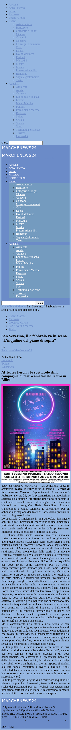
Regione (21, 113)
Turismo (20, 133)
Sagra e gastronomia (27, 77)
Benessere (22, 27)
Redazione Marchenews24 (16, 350)
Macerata (14, 14)
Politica (20, 106)
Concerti (21, 37)
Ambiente (21, 86)
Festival (20, 57)
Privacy (5, 723)
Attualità (14, 83)
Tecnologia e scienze (28, 129)
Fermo (12, 11)
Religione (21, 73)
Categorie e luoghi (26, 30)
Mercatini (21, 60)
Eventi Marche (17, 306)
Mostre (20, 63)
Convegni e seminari (28, 44)
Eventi (12, 21)
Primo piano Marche (28, 109)
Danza (19, 50)
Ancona (13, 4)
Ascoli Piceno (17, 7)
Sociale (20, 123)
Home (5, 306)
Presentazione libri (26, 70)
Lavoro (20, 100)
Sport (19, 126)
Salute (19, 116)
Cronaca (21, 93)
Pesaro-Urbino (17, 17)
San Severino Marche (21, 325)
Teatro (19, 80)
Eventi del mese (25, 53)
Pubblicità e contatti (12, 720)
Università (22, 136)
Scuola (20, 119)
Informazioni (57, 720)
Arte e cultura (24, 24)
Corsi (19, 47)
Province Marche (18, 322)
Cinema (20, 34)
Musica (20, 67)
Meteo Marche (24, 103)
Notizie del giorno (36, 720)
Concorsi (21, 40)
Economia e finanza (27, 96)
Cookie (17, 723)
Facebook (20, 726)
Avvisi (19, 90)
